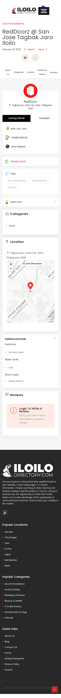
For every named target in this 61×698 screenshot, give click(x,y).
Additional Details (42, 72)
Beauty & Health (13, 600)
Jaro (24, 128)
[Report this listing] (35, 58)
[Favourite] (25, 58)
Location (30, 72)
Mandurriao (11, 560)
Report (31, 49)
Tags (12, 173)
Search (8, 669)
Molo (7, 565)
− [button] (11, 269)
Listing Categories (14, 658)
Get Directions (33, 263)
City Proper (11, 537)
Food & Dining (12, 589)
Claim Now (16, 202)
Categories (19, 72)
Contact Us (11, 647)
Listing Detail (16, 118)
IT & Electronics (13, 606)
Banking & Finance (15, 595)
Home (8, 652)
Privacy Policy (12, 664)
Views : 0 (42, 49)
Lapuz (8, 554)
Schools (9, 617)
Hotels (12, 225)
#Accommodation (16, 180)
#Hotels (11, 187)
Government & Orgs (16, 612)
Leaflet (51, 321)
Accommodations (13, 23)
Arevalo (9, 531)
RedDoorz (30, 101)
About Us (7, 72)
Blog (7, 641)
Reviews (54, 72)
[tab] (30, 214)
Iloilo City (16, 128)
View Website (18, 146)
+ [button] (11, 264)
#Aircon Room (39, 180)
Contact (44, 118)
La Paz (8, 548)
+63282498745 (19, 137)
